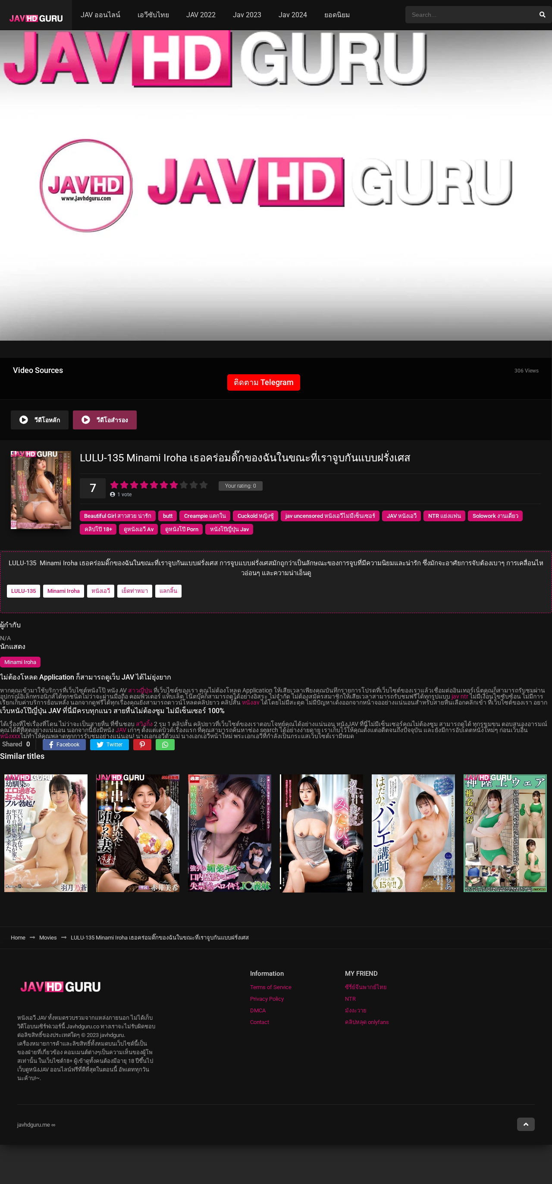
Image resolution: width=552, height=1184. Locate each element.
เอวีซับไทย (153, 15)
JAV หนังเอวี (402, 516)
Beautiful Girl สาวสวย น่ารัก (117, 516)
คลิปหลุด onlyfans (367, 1022)
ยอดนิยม (337, 15)
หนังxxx (10, 736)
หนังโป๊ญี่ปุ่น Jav (229, 529)
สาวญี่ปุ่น (140, 690)
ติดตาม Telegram (264, 382)
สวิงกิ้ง (144, 723)
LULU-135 (23, 591)
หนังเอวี (100, 591)
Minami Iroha (63, 591)
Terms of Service (271, 987)
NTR (350, 999)
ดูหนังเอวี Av (139, 529)
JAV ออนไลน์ (100, 15)
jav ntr (460, 696)
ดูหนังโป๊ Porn (181, 529)
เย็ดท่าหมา (135, 591)
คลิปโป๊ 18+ (98, 529)
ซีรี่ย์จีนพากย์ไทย (366, 987)
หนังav (251, 702)
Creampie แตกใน (205, 516)
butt (167, 516)
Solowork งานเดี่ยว (495, 516)
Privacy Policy (267, 999)
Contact (259, 1022)
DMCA (258, 1010)
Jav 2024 (293, 15)
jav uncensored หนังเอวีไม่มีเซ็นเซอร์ (330, 516)
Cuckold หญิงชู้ (256, 516)
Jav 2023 (247, 15)
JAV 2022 (201, 15)
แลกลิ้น (168, 591)
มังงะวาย (356, 1010)
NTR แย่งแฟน (444, 516)
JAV (121, 730)
